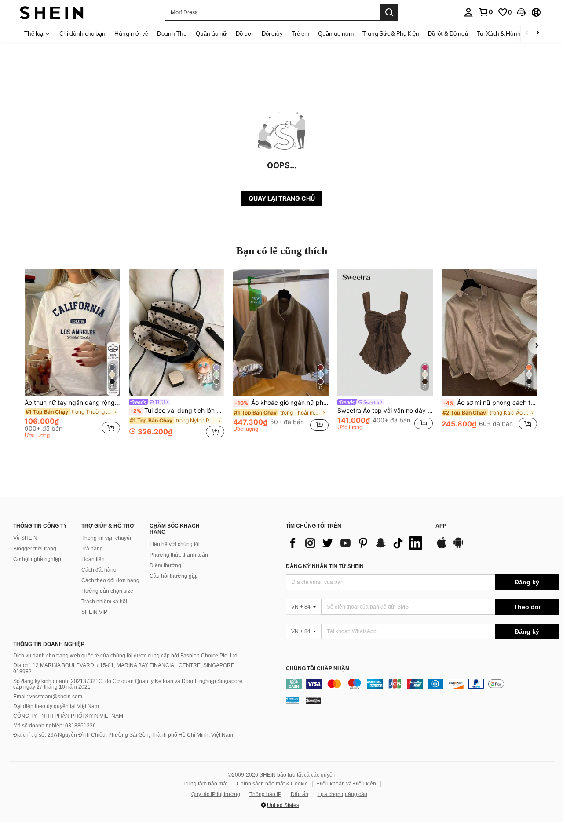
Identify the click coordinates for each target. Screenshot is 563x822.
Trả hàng (92, 549)
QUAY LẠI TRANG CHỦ (282, 198)
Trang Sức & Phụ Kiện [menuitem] (390, 33)
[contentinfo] (422, 684)
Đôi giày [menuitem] (272, 33)
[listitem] (72, 355)
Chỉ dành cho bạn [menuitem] (82, 33)
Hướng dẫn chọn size (107, 591)
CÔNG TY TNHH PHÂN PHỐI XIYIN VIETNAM (68, 716)
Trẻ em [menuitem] (300, 33)
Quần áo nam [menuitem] (336, 33)
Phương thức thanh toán (179, 555)
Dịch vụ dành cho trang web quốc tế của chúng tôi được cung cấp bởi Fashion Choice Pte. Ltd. (126, 656)
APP (440, 526)
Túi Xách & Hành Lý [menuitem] (502, 33)
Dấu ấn (299, 794)
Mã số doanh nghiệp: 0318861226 (54, 726)
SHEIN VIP (94, 612)
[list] (356, 543)
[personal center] (468, 12)
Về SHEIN (25, 538)
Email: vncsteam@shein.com (47, 697)
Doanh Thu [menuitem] (172, 33)
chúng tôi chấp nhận (317, 669)
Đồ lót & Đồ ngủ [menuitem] (448, 33)
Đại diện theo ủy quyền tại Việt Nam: (56, 706)
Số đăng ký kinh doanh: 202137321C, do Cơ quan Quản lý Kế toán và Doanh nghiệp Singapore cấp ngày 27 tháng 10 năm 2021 (127, 684)
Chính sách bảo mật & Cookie (272, 784)
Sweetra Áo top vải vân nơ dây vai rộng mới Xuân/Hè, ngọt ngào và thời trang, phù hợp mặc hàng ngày (385, 410)
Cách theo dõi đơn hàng (110, 580)
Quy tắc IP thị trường (215, 794)
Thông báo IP (265, 794)
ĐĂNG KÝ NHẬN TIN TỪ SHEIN (325, 566)
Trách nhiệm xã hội (104, 601)
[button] (521, 12)
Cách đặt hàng (99, 570)
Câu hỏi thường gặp (174, 576)
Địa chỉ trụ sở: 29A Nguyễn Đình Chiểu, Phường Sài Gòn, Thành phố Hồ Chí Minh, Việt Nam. (123, 735)
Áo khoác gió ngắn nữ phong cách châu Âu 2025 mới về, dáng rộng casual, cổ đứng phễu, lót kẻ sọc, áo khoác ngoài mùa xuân (282, 402)
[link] (485, 12)
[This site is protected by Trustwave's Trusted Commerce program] (292, 700)
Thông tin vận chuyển (107, 538)
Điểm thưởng (165, 565)
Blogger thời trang (34, 549)
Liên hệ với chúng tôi (175, 544)
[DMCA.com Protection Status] (313, 700)
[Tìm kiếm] (389, 12)
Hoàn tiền (93, 559)
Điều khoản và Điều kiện (346, 784)
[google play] (458, 547)
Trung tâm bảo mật (205, 784)
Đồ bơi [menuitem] (244, 33)
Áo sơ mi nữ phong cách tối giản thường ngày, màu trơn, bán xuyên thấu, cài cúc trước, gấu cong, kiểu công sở (490, 402)
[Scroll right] (537, 33)
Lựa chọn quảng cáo (342, 794)
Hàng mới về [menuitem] (131, 33)
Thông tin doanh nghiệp (48, 644)
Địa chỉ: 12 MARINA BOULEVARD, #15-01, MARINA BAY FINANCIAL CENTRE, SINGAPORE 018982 (123, 668)
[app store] (441, 547)
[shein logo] (52, 12)
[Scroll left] (527, 33)
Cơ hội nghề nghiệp (37, 559)
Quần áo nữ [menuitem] (211, 33)
